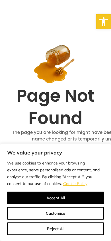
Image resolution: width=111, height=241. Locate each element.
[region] (55, 192)
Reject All (55, 228)
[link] (103, 21)
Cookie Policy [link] (75, 183)
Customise (55, 213)
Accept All (55, 197)
